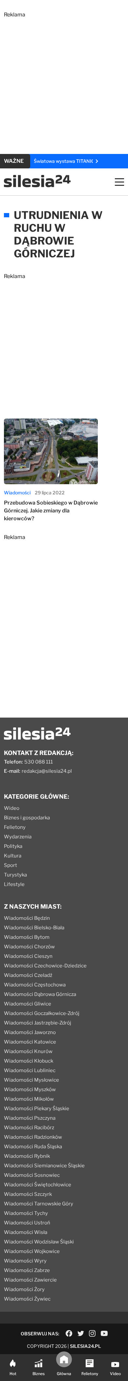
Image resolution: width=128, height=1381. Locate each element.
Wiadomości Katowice (30, 1042)
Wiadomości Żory (24, 1289)
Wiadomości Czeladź (28, 975)
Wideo (11, 808)
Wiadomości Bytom (27, 937)
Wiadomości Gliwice (27, 1004)
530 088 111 (38, 762)
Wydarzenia (18, 837)
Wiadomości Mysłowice (31, 1080)
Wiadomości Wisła (25, 1232)
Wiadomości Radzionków (33, 1137)
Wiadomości (17, 492)
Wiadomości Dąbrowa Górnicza (40, 994)
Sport (10, 865)
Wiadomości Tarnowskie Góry (38, 1204)
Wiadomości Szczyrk (28, 1194)
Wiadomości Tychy (26, 1213)
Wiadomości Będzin (27, 918)
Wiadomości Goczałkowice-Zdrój (41, 1013)
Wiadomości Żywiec (27, 1299)
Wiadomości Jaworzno (30, 1032)
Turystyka (15, 875)
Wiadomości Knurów (28, 1051)
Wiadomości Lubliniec (29, 1070)
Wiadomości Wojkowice (32, 1251)
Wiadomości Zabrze (27, 1270)
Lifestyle (14, 884)
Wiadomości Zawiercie (30, 1280)
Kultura (12, 856)
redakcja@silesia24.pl (47, 771)
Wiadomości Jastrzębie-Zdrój (37, 1023)
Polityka (13, 846)
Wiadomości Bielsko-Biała (34, 928)
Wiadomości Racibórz (29, 1128)
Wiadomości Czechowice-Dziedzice (45, 966)
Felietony (15, 827)
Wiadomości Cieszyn (28, 956)
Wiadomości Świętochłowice (37, 1185)
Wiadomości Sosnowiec (32, 1175)
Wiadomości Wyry (25, 1261)
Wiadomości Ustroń (27, 1223)
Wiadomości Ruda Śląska (33, 1147)
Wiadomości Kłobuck (28, 1061)
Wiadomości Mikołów (29, 1099)
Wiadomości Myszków (30, 1089)
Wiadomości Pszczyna (29, 1118)
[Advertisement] (64, 82)
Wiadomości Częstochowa (35, 985)
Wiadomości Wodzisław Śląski (39, 1242)
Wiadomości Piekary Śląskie (36, 1108)
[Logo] (37, 186)
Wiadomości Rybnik (27, 1156)
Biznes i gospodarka (27, 818)
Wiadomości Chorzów (29, 947)
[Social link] (69, 1333)
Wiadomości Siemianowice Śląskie (44, 1166)
